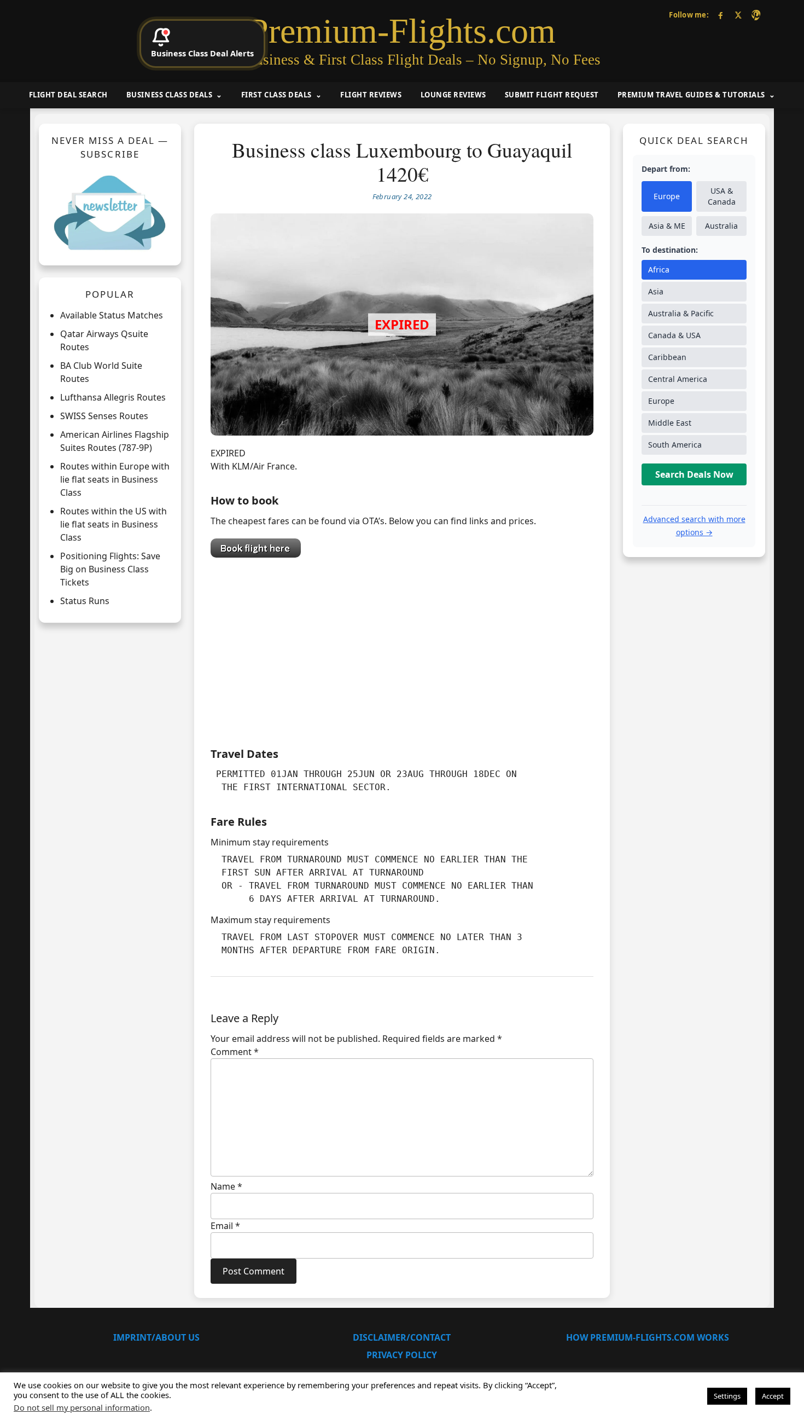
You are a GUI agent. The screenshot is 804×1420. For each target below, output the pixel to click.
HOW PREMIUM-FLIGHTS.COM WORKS (647, 1337)
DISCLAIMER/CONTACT (402, 1337)
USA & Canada (722, 196)
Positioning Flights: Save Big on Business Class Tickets (110, 569)
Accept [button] (773, 1396)
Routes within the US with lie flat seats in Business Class (113, 525)
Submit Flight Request (552, 95)
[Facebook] (720, 15)
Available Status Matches (111, 316)
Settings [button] (727, 1396)
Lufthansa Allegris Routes (113, 398)
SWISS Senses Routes (104, 416)
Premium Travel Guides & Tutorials (691, 95)
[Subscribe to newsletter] (110, 212)
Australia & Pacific (681, 314)
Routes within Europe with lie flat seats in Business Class (115, 480)
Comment (235, 1052)
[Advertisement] (402, 649)
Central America (677, 379)
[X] (738, 15)
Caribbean (667, 357)
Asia (655, 292)
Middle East (669, 423)
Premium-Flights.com (402, 31)
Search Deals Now (694, 475)
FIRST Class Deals (276, 95)
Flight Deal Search (68, 95)
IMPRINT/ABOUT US (156, 1337)
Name (226, 1186)
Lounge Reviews (453, 95)
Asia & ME (667, 226)
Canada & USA (674, 336)
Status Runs (84, 601)
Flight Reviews (370, 95)
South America (675, 445)
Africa (658, 270)
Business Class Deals (169, 95)
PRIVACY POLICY (401, 1355)
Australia (721, 226)
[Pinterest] (755, 15)
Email (225, 1226)
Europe (667, 197)
